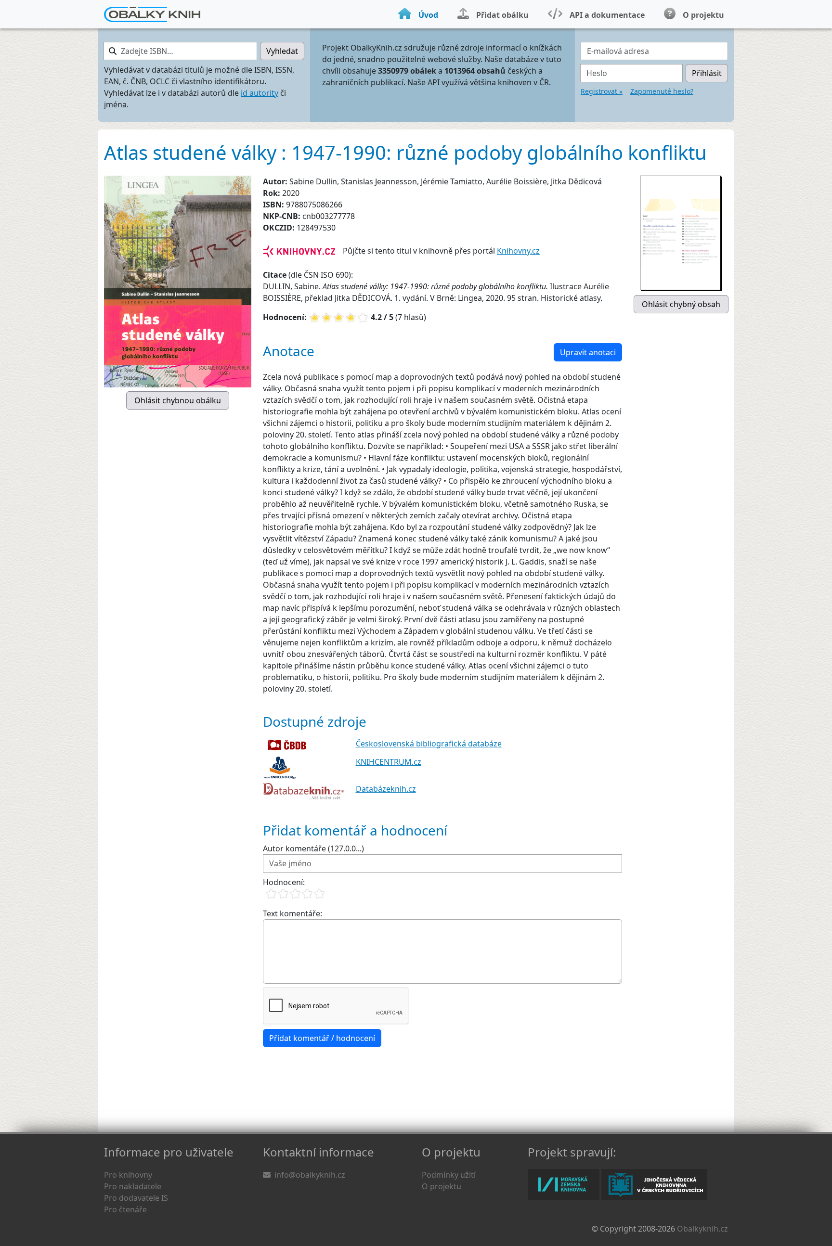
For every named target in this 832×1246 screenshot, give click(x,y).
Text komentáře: (292, 913)
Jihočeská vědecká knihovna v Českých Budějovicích (654, 1184)
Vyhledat (282, 51)
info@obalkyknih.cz (309, 1174)
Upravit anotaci (588, 352)
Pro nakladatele (132, 1186)
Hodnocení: (284, 882)
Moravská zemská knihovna (563, 1184)
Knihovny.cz (518, 250)
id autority (259, 93)
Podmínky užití (449, 1174)
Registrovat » (602, 91)
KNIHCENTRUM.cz (388, 762)
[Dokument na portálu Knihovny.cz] (299, 250)
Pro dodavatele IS (136, 1198)
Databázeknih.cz (386, 789)
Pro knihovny (128, 1174)
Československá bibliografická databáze (429, 743)
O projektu (441, 1186)
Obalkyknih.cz (702, 1228)
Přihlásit (707, 73)
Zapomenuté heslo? (661, 91)
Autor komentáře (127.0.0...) (313, 848)
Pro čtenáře (125, 1209)
